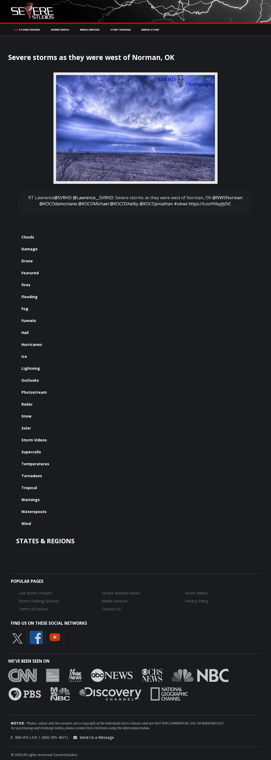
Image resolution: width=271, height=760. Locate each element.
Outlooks (30, 380)
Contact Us (111, 608)
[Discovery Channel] (110, 693)
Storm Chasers (26, 29)
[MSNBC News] (60, 693)
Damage (29, 248)
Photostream (34, 392)
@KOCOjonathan (156, 204)
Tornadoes (31, 475)
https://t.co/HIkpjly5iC (209, 204)
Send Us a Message (97, 737)
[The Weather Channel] (52, 674)
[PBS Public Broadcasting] (24, 693)
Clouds (27, 237)
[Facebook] (36, 637)
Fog (24, 308)
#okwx (180, 204)
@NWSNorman (227, 198)
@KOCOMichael (93, 204)
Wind (26, 523)
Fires (25, 284)
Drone (27, 260)
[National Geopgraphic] (169, 693)
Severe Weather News (121, 593)
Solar (26, 428)
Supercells (31, 451)
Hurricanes (31, 344)
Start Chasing (120, 29)
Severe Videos (60, 29)
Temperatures (35, 463)
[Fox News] (75, 674)
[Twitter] (17, 638)
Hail (25, 332)
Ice (24, 356)
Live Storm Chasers (35, 593)
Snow (26, 416)
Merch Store (150, 29)
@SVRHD (63, 198)
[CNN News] (22, 674)
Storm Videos (34, 439)
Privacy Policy (196, 600)
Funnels (28, 320)
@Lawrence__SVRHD (93, 198)
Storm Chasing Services (39, 600)
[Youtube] (54, 636)
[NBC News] (200, 674)
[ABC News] (112, 674)
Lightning (30, 368)
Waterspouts (34, 511)
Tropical (29, 487)
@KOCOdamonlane (58, 204)
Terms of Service (33, 608)
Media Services (90, 29)
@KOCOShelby (124, 204)
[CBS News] (152, 674)
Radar (27, 404)
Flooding (29, 296)
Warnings (30, 499)
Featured (30, 272)
